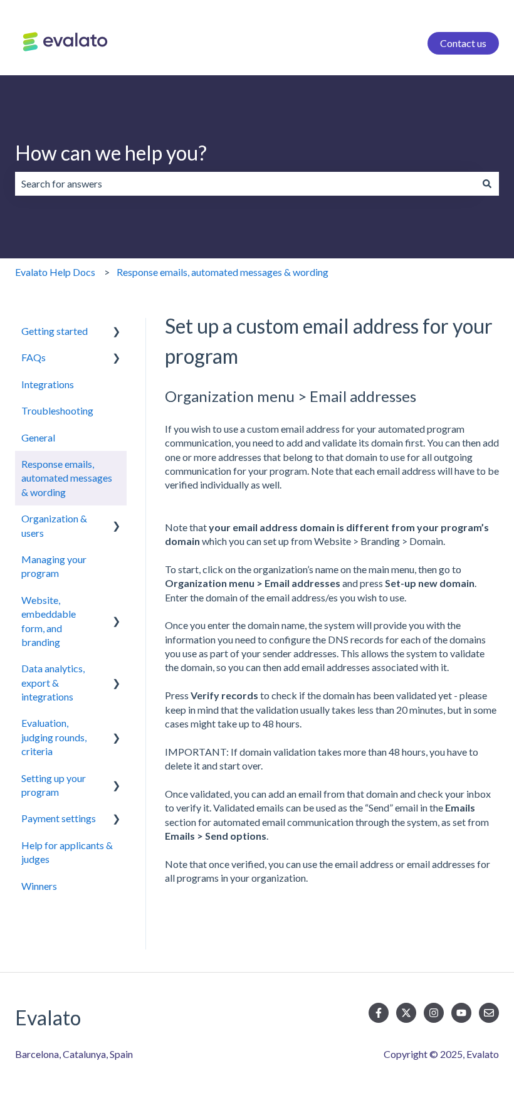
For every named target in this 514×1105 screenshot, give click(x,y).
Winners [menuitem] (39, 886)
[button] (117, 332)
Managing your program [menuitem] (54, 566)
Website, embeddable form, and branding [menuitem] (48, 621)
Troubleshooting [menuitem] (57, 410)
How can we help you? (111, 152)
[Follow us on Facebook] (379, 1013)
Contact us (463, 43)
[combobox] (245, 184)
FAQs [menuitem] (33, 357)
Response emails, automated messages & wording (222, 272)
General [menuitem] (38, 437)
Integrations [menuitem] (47, 384)
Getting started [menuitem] (54, 331)
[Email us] (489, 1013)
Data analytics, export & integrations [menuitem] (53, 682)
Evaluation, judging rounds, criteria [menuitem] (54, 737)
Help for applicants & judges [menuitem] (67, 852)
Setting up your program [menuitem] (53, 785)
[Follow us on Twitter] (406, 1013)
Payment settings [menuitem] (58, 818)
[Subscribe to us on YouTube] (461, 1013)
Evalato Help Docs (55, 272)
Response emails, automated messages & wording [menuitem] (66, 478)
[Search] (487, 184)
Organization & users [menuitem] (54, 525)
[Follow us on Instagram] (434, 1013)
